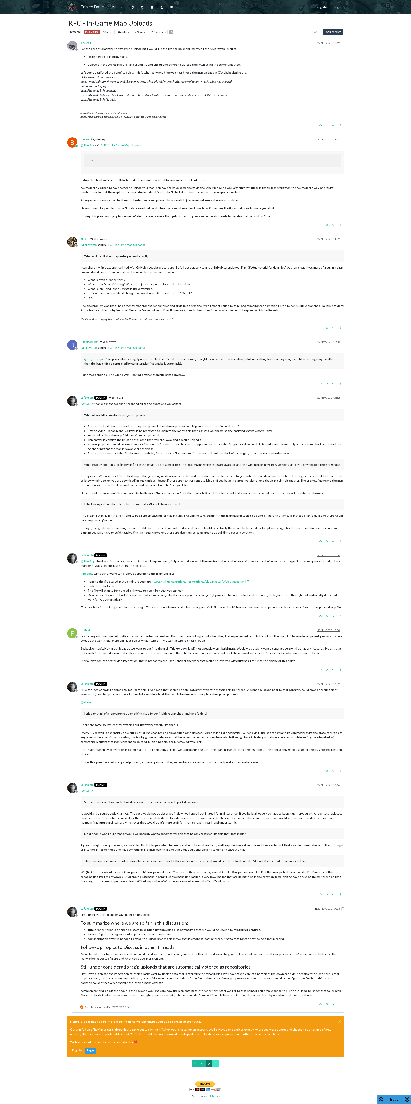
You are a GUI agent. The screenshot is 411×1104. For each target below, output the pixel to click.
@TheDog (99, 139)
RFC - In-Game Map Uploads (123, 145)
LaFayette (87, 397)
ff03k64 (85, 630)
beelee (85, 139)
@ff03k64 (117, 397)
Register (77, 1050)
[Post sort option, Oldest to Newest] (315, 32)
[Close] (339, 1021)
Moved (77, 32)
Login (90, 1050)
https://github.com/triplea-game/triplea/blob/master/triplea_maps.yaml (199, 581)
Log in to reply (333, 31)
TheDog (86, 43)
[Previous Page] (195, 1063)
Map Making (91, 32)
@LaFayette (100, 238)
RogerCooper (89, 341)
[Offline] (74, 45)
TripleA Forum (93, 6)
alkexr (84, 238)
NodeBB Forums (211, 1096)
